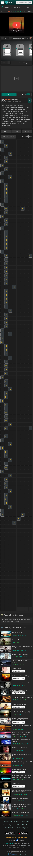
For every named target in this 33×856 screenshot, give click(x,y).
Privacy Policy (7, 825)
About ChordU (8, 822)
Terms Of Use (25, 822)
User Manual (9, 828)
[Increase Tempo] (10, 38)
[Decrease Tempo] (2, 38)
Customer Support (22, 828)
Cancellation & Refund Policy (21, 825)
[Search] (30, 2)
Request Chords (18, 671)
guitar (4, 63)
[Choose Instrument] (9, 62)
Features (16, 822)
